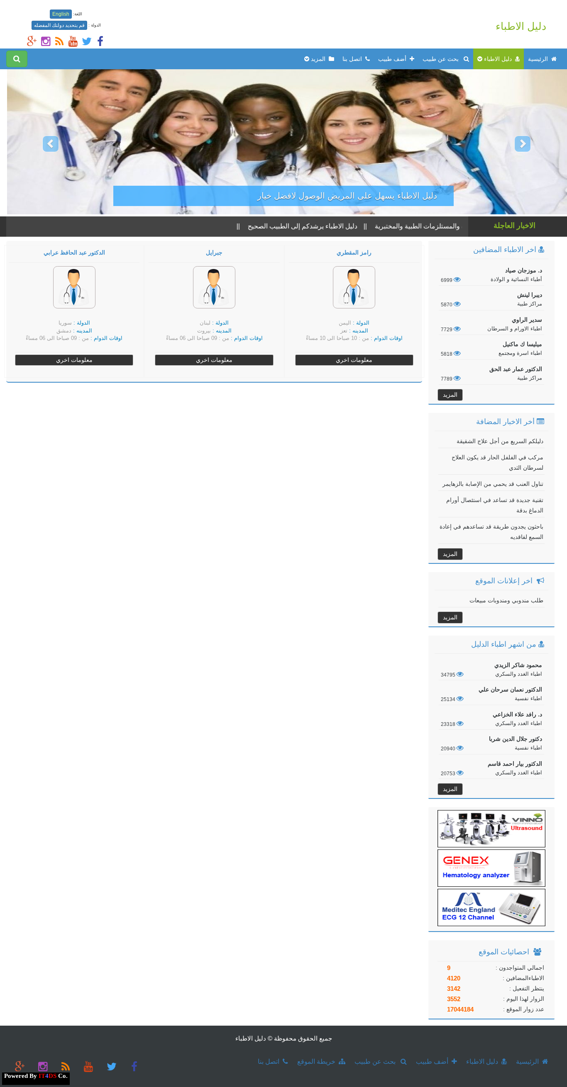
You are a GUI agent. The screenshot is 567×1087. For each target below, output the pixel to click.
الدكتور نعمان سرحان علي (510, 689)
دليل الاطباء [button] (498, 59)
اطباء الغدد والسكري (518, 674)
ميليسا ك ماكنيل (522, 344)
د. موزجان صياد (523, 270)
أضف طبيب (394, 59)
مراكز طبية (529, 304)
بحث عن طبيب (443, 59)
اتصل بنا (353, 59)
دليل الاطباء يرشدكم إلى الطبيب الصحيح (324, 226)
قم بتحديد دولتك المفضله (59, 25)
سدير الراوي (527, 319)
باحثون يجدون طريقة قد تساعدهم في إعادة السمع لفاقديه (491, 531)
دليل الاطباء (521, 26)
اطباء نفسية (527, 698)
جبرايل (214, 253)
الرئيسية (539, 59)
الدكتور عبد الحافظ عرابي (74, 253)
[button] (42, 141)
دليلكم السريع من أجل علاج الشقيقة (500, 441)
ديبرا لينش (529, 294)
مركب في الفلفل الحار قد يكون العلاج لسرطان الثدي (497, 462)
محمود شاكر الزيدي (518, 665)
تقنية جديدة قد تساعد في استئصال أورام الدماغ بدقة (494, 505)
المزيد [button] (319, 59)
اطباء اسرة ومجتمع (520, 353)
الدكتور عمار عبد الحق (515, 369)
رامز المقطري (354, 253)
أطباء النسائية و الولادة (516, 279)
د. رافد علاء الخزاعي (517, 714)
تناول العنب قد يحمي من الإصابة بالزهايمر (492, 483)
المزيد (450, 394)
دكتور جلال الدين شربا (515, 738)
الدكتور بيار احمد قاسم (515, 763)
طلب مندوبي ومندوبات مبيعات (506, 600)
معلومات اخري (354, 360)
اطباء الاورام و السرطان (514, 328)
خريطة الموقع (318, 1061)
